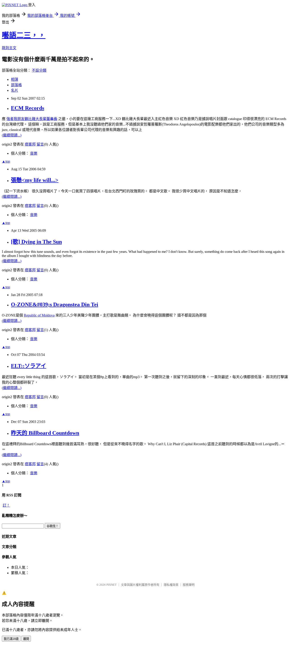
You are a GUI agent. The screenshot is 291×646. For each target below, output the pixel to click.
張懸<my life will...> (34, 180)
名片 (14, 90)
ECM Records (27, 108)
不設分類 (39, 70)
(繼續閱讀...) (11, 135)
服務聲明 (189, 584)
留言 (40, 144)
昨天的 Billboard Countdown (45, 433)
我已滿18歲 (11, 639)
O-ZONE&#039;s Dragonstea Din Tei (54, 304)
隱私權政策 (171, 584)
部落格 (16, 85)
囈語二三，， (23, 35)
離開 (26, 639)
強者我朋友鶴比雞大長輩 (31, 119)
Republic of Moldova (39, 315)
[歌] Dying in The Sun (36, 242)
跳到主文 (9, 48)
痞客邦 (30, 144)
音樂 (33, 153)
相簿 (14, 79)
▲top (6, 161)
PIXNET (111, 584)
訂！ (6, 505)
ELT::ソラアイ (28, 366)
